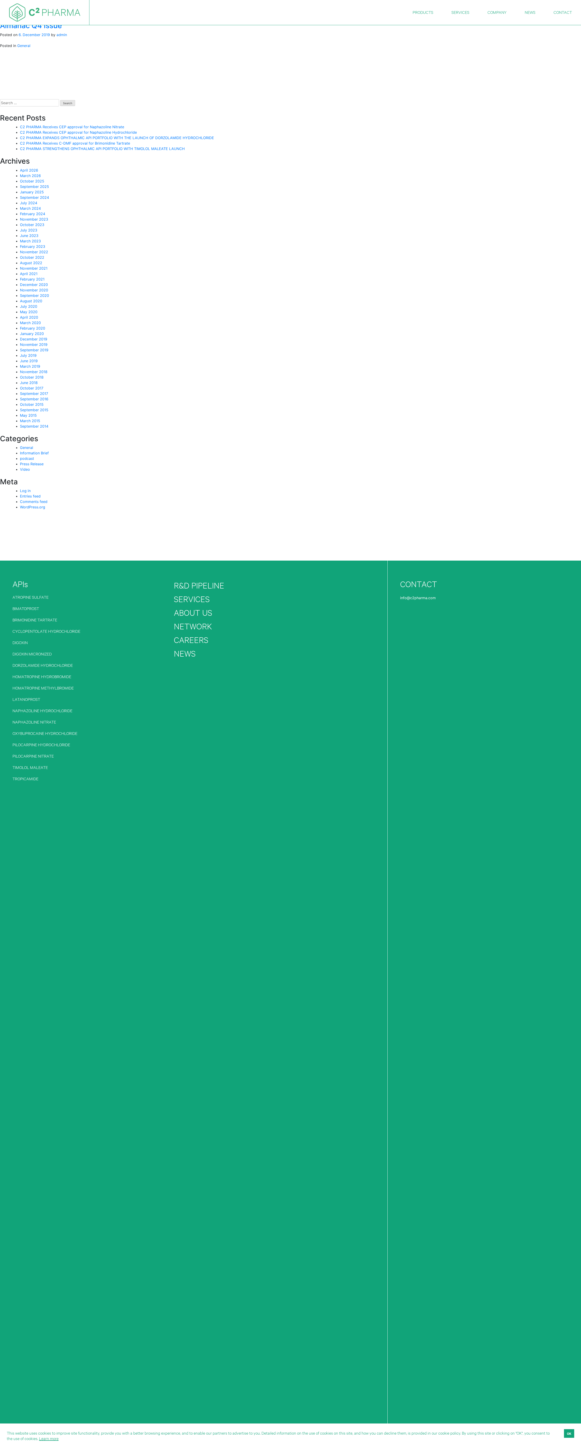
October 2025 (32, 181)
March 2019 (30, 366)
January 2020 (32, 333)
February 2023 (32, 246)
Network (193, 626)
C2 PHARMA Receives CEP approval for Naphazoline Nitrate (72, 127)
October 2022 (32, 257)
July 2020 (28, 306)
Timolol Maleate (30, 767)
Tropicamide (25, 778)
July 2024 (28, 203)
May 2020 (28, 312)
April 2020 (29, 317)
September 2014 (34, 426)
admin (62, 34)
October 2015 (32, 404)
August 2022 (31, 263)
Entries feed (30, 496)
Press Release (32, 464)
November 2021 (33, 268)
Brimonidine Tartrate (34, 619)
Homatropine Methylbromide (43, 687)
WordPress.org (32, 507)
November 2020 (34, 290)
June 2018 (29, 382)
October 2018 (32, 377)
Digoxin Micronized (32, 653)
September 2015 (34, 410)
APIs (20, 584)
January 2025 (32, 192)
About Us (193, 613)
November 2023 (34, 219)
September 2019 (34, 350)
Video (25, 469)
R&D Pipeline (199, 585)
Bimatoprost (25, 608)
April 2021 (28, 273)
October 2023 (32, 224)
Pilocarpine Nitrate (33, 755)
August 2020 (31, 301)
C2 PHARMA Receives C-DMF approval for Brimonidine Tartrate (75, 143)
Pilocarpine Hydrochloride (41, 744)
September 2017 (34, 393)
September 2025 (34, 186)
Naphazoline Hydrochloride (42, 710)
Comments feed (33, 501)
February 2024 (32, 214)
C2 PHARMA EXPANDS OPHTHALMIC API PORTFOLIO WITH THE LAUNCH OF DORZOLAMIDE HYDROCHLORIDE (117, 137)
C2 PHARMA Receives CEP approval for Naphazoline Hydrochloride (78, 132)
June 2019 (29, 361)
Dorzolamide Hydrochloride (42, 665)
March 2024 (30, 208)
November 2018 (33, 371)
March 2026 (30, 175)
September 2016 (34, 399)
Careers (191, 640)
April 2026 (29, 170)
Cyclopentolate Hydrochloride (46, 631)
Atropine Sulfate (30, 597)
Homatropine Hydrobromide (41, 676)
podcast (27, 458)
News (185, 653)
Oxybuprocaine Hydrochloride (44, 733)
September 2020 (34, 295)
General (23, 45)
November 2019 (33, 344)
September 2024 (34, 197)
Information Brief (34, 453)
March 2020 (30, 322)
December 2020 (34, 284)
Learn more (49, 1438)
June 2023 (29, 235)
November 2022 (34, 252)
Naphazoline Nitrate (34, 721)
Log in (25, 490)
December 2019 (33, 339)
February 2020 (32, 328)
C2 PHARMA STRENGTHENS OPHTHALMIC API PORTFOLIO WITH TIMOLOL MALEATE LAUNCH (102, 148)
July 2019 (28, 355)
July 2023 (28, 230)
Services (192, 599)
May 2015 (28, 415)
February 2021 (32, 279)
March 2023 (30, 241)
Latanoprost (26, 699)
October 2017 (31, 388)
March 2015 (30, 421)
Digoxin (20, 642)
